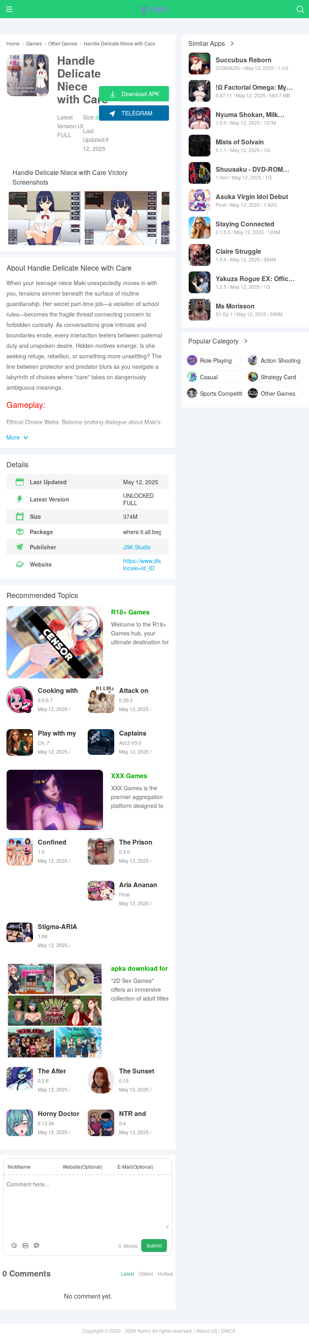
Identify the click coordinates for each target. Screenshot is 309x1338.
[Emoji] (14, 1245)
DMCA (228, 1330)
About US (206, 1330)
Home (13, 43)
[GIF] (25, 1245)
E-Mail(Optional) (135, 1166)
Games (34, 43)
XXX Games (129, 775)
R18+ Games (130, 612)
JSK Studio (137, 547)
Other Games (62, 43)
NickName (19, 1166)
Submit (154, 1245)
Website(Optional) (82, 1166)
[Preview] (36, 1245)
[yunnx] (154, 9)
